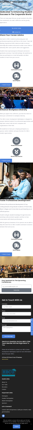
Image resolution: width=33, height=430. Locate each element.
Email (3, 318)
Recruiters (4, 387)
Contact (4, 389)
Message (4, 325)
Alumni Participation (7, 400)
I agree (17, 426)
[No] (31, 424)
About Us (4, 382)
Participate (5, 396)
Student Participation (7, 398)
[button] (30, 4)
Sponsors (4, 403)
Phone (3, 311)
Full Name (4, 304)
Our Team (4, 384)
